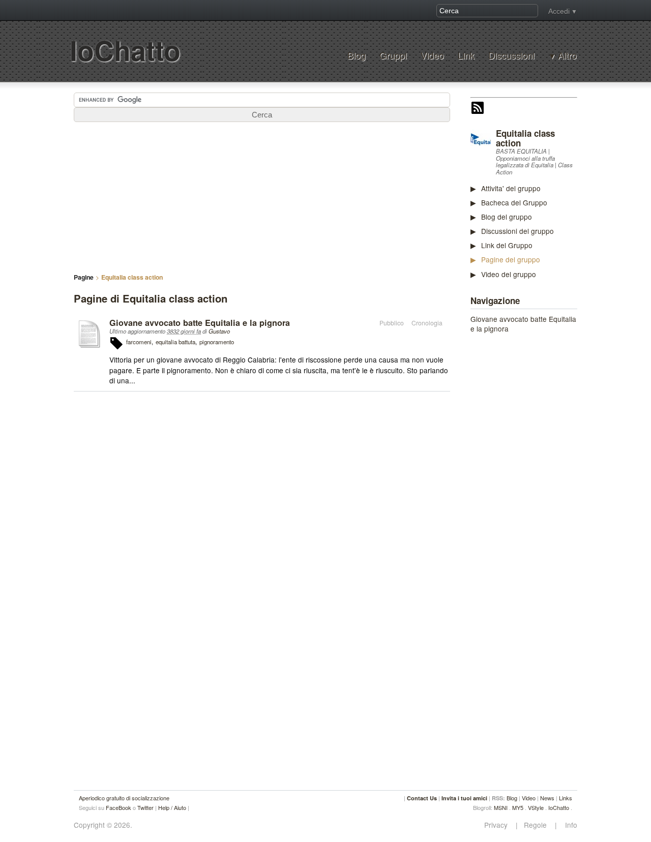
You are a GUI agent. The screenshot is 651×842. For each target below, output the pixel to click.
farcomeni (139, 342)
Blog (356, 55)
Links (565, 798)
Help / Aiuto (172, 807)
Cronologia (426, 323)
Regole (536, 825)
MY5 (517, 807)
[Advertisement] (546, 496)
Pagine (84, 277)
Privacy (499, 825)
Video (432, 55)
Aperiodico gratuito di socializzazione (124, 798)
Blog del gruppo (506, 217)
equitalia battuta (175, 342)
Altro (567, 55)
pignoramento (216, 342)
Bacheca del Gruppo (514, 202)
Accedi (559, 11)
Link (466, 55)
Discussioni (511, 55)
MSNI (501, 807)
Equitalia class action (525, 138)
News (547, 798)
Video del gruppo (508, 274)
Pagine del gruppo (510, 259)
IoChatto (125, 50)
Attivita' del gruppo (511, 188)
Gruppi (393, 55)
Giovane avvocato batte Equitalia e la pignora (523, 324)
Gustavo (219, 331)
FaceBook (118, 807)
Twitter (145, 807)
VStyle (536, 807)
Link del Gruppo (506, 245)
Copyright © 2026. (103, 825)
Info (568, 825)
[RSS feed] (477, 109)
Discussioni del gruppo (517, 231)
